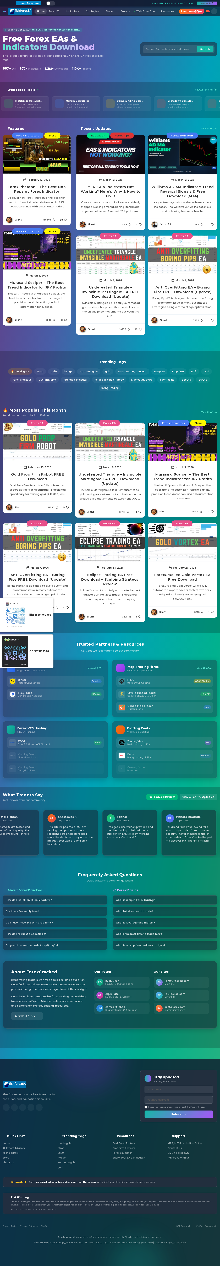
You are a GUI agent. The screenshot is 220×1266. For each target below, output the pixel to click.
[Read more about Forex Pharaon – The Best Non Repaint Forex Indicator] (37, 154)
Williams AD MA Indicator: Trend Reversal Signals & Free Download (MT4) (182, 191)
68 (61, 219)
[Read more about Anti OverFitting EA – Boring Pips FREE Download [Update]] (182, 255)
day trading (167, 379)
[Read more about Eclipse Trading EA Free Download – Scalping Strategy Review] (110, 542)
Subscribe (178, 1114)
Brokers (125, 11)
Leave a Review (164, 797)
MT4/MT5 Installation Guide (185, 1143)
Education (98, 135)
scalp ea (159, 371)
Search (205, 49)
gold (108, 371)
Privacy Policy (197, 1107)
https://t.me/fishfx (176, 1242)
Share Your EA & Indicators (129, 1157)
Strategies (92, 11)
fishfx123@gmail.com (141, 1242)
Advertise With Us (178, 1157)
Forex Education (123, 1153)
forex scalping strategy (109, 379)
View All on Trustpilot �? (198, 797)
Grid (206, 371)
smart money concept (132, 371)
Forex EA (54, 11)
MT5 (193, 371)
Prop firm (178, 371)
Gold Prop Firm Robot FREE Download (37, 476)
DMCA (44, 1226)
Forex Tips (122, 135)
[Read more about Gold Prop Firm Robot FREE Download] (37, 442)
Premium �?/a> (191, 11)
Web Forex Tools (146, 11)
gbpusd (186, 379)
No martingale (89, 371)
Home (41, 11)
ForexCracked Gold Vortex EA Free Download (182, 577)
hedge (68, 371)
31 (61, 320)
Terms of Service (29, 1226)
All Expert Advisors (14, 1148)
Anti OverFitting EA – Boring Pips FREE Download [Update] (183, 289)
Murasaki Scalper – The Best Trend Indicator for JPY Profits (36, 285)
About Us (8, 1162)
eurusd (203, 379)
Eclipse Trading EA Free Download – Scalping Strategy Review (110, 579)
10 (136, 329)
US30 (54, 371)
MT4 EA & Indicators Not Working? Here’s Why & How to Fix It (111, 191)
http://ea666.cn (68, 1242)
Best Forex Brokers (124, 1143)
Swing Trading (110, 388)
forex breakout (22, 379)
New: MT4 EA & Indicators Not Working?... (174, 3)
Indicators (73, 11)
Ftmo (40, 371)
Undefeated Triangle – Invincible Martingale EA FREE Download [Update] (111, 292)
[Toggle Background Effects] (50, 3)
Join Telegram (30, 3)
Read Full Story (25, 1016)
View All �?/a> (209, 128)
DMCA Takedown (178, 1153)
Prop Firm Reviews (124, 1148)
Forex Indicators (27, 135)
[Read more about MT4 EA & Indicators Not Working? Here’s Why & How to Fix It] (110, 154)
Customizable (47, 379)
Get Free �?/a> (207, 3)
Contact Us (175, 1148)
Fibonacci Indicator (75, 379)
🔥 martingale (20, 371)
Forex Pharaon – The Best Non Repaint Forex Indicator (37, 189)
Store (52, 135)
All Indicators (11, 1153)
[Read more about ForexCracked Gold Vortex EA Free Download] (182, 542)
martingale (65, 1143)
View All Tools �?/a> (206, 89)
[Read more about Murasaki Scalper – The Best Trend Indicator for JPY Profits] (37, 250)
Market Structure (141, 379)
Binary (110, 11)
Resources (167, 11)
